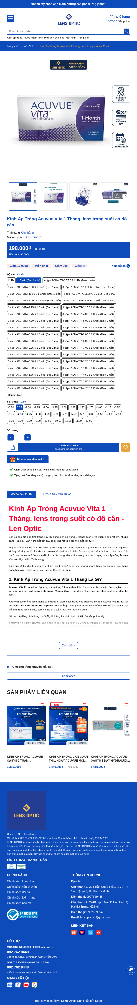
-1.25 (37, 407)
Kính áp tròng (14, 37)
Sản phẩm (123, 21)
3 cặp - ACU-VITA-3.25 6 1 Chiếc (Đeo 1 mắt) (88, 307)
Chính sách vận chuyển (22, 886)
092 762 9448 (18, 952)
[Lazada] (82, 932)
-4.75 (47, 414)
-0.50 (11, 407)
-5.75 (82, 414)
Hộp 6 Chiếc (15, 394)
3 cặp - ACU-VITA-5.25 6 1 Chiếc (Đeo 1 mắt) (89, 300)
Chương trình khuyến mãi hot (32, 666)
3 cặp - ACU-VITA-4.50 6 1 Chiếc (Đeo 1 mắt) (88, 374)
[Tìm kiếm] (126, 31)
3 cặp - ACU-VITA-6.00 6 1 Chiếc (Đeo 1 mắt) (88, 341)
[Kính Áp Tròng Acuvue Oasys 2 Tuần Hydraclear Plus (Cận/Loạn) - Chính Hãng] (26, 725)
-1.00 (28, 407)
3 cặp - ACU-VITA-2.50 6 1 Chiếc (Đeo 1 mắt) (88, 381)
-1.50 (46, 407)
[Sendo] (99, 932)
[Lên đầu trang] (129, 983)
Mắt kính (71, 37)
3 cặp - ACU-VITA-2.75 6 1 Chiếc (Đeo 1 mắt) (33, 307)
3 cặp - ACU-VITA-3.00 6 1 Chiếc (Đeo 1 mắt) (88, 347)
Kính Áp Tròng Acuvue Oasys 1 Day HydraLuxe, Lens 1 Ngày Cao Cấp (110, 759)
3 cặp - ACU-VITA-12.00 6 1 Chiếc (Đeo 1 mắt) (34, 300)
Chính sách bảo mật (19, 903)
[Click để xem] (68, 117)
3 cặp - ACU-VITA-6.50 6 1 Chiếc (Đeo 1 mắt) (33, 368)
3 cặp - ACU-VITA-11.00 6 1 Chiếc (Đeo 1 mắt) (34, 293)
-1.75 (55, 407)
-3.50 (117, 407)
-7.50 (118, 414)
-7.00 (109, 414)
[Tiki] (90, 932)
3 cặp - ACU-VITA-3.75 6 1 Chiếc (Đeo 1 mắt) (33, 314)
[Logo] (68, 18)
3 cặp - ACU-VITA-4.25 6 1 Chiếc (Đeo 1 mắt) (33, 388)
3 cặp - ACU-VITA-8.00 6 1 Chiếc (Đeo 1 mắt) (88, 320)
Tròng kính (83, 37)
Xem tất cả (68, 676)
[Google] (34, 984)
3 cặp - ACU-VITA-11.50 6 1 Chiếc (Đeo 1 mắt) (90, 293)
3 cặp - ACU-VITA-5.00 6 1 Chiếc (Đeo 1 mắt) (88, 327)
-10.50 (57, 420)
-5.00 (56, 414)
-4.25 (29, 414)
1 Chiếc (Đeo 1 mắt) (28, 280)
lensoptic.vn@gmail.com (95, 917)
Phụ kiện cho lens (54, 37)
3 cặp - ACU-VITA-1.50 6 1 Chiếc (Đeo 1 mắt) (33, 381)
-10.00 (47, 420)
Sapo (98, 1000)
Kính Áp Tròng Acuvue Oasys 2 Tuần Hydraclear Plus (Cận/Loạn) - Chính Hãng (26, 759)
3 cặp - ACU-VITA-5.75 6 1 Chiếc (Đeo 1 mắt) (33, 327)
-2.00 (64, 407)
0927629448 (95, 896)
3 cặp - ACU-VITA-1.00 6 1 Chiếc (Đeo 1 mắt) (88, 368)
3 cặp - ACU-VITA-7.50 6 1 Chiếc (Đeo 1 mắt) (33, 320)
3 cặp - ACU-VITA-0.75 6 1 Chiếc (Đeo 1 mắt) (69, 280)
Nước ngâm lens (33, 37)
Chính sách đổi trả (18, 892)
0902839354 (95, 912)
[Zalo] (10, 984)
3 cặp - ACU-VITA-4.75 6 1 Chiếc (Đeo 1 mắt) (88, 388)
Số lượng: (13, 430)
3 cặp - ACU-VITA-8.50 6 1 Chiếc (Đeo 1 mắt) (33, 361)
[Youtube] (26, 984)
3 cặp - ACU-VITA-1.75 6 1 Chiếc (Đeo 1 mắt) (33, 374)
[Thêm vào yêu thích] (125, 447)
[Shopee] (74, 932)
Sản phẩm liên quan (37, 692)
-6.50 (100, 414)
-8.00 (11, 420)
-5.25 (64, 414)
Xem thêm (68, 645)
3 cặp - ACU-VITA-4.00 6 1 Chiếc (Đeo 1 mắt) (88, 314)
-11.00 (68, 420)
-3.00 (99, 407)
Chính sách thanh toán (21, 881)
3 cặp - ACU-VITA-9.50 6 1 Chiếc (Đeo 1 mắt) (33, 287)
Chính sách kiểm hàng (21, 897)
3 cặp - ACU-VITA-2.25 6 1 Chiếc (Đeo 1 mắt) (33, 347)
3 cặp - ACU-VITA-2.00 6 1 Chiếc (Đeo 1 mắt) (88, 334)
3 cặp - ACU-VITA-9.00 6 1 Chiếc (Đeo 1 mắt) (33, 334)
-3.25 (108, 407)
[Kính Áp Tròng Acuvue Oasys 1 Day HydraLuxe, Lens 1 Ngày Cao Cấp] (110, 725)
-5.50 (73, 414)
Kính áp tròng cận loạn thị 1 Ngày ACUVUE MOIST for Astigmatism (68, 759)
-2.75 (90, 407)
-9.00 (29, 420)
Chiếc (11, 280)
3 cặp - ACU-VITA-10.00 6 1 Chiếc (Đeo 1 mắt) (88, 287)
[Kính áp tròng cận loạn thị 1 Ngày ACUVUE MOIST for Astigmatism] (68, 725)
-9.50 (38, 420)
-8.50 (20, 420)
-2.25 (72, 407)
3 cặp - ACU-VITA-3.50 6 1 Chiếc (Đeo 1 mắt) (33, 354)
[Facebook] (18, 984)
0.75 (19, 407)
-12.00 (88, 420)
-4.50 (38, 414)
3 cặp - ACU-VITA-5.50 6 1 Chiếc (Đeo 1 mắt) (33, 341)
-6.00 (91, 414)
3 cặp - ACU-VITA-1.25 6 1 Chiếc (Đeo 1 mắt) (88, 361)
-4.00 (20, 414)
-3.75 (11, 414)
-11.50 (78, 420)
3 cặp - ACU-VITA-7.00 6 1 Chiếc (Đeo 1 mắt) (88, 354)
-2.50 (81, 407)
